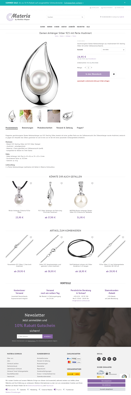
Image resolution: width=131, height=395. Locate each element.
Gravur (64, 27)
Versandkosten (92, 59)
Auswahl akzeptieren (106, 389)
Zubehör (72, 27)
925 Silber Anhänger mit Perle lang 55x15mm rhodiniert (50, 211)
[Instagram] (109, 359)
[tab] (12, 128)
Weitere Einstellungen (13, 392)
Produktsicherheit (44, 128)
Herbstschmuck (12, 366)
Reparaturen (41, 369)
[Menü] (127, 374)
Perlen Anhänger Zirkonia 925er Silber (19, 211)
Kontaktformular (42, 358)
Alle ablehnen (106, 385)
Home (56, 36)
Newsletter (40, 366)
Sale (88, 27)
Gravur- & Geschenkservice (46, 374)
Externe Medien (47, 390)
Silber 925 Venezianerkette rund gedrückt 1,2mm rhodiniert (50, 265)
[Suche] (82, 17)
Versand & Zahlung (64, 128)
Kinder (56, 27)
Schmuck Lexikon (13, 363)
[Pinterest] (114, 359)
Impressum (10, 376)
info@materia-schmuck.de (81, 301)
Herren (49, 27)
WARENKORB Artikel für (113, 17)
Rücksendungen (42, 363)
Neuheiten (81, 27)
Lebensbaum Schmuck (14, 369)
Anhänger (68, 36)
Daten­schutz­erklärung (35, 385)
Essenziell (12, 390)
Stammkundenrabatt (44, 376)
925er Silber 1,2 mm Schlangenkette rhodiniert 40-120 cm (111, 265)
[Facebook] (99, 359)
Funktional (69, 390)
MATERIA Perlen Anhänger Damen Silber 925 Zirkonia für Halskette (81, 211)
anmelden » (47, 336)
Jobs (8, 361)
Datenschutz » (32, 341)
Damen (42, 27)
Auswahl (80, 50)
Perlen (74, 36)
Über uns (10, 358)
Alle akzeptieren (106, 381)
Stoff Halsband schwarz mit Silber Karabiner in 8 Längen (81, 265)
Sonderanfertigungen (44, 371)
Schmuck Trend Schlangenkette (17, 371)
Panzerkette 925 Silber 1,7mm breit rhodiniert (19, 265)
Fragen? (80, 128)
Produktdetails (12, 128)
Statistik (23, 390)
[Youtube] (104, 359)
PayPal (59, 390)
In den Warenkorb (93, 74)
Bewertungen (27, 128)
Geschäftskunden (13, 374)
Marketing (33, 390)
